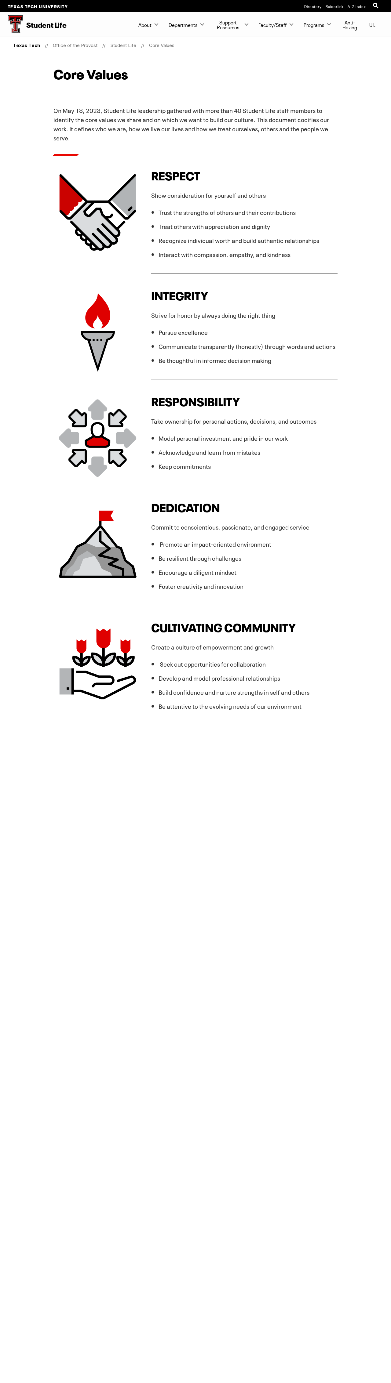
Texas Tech (26, 45)
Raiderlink (335, 6)
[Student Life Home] (11, 24)
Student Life (123, 45)
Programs (314, 24)
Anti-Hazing (349, 24)
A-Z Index (357, 6)
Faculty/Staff (272, 24)
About (145, 24)
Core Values (161, 45)
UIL (372, 24)
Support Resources (228, 24)
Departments (183, 24)
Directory (313, 6)
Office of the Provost (75, 45)
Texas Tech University (38, 6)
